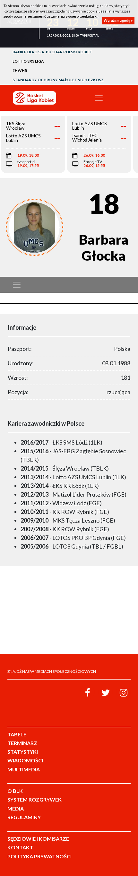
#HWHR (20, 70)
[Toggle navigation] (99, 97)
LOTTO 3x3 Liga (28, 61)
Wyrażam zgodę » (118, 20)
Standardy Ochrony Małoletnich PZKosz (58, 79)
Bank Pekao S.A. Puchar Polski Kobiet (52, 51)
